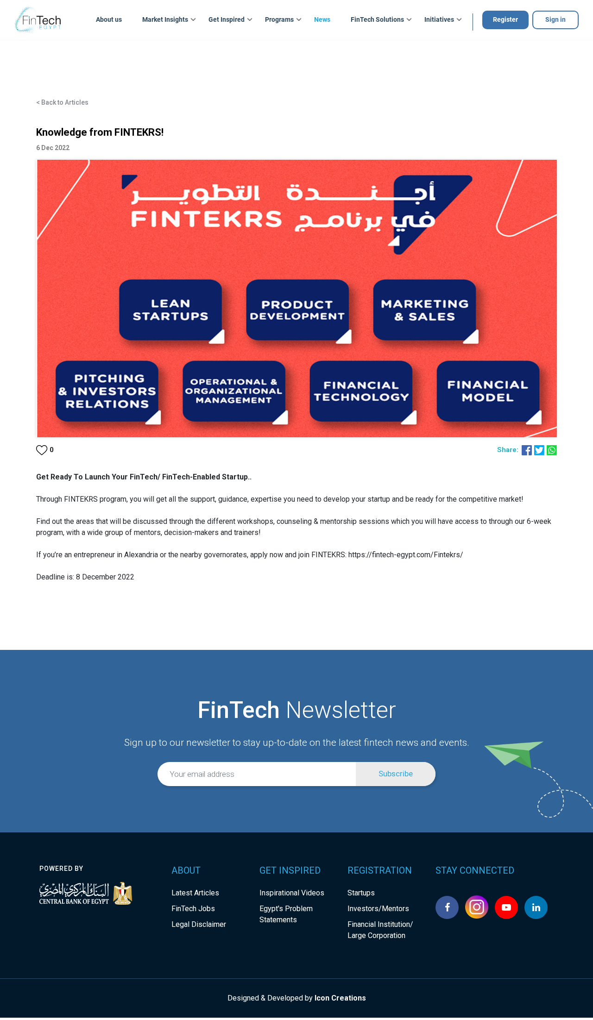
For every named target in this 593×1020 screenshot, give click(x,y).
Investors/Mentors (378, 908)
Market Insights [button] (165, 19)
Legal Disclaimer (198, 924)
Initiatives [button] (439, 19)
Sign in (555, 19)
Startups (361, 892)
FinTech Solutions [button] (377, 19)
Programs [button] (279, 19)
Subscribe (396, 773)
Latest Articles (195, 892)
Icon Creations (340, 998)
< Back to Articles (62, 102)
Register (505, 19)
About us (109, 19)
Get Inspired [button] (226, 19)
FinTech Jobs (193, 908)
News (322, 19)
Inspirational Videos (291, 892)
